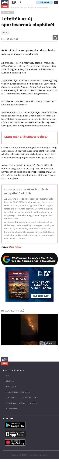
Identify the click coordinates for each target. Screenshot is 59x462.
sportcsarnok (43, 7)
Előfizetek (44, 2)
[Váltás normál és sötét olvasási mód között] (21, 2)
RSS (7, 376)
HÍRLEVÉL (9, 381)
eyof (32, 7)
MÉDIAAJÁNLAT (11, 409)
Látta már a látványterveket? (26, 136)
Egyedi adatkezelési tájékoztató (20, 398)
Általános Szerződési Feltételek (21, 403)
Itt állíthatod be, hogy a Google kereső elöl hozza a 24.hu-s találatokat (33, 259)
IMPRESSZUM (10, 387)
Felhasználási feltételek (17, 392)
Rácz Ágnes (15, 247)
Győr (24, 7)
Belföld (7, 13)
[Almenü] (14, 2)
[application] (29, 330)
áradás (16, 7)
